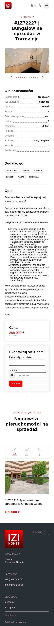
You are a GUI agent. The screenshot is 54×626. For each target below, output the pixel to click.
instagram (10, 607)
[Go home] (8, 5)
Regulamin (10, 615)
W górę (37, 532)
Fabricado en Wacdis (15, 622)
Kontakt (16, 383)
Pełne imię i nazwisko (20, 357)
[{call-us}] (40, 6)
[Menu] (46, 6)
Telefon (13, 370)
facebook (9, 602)
